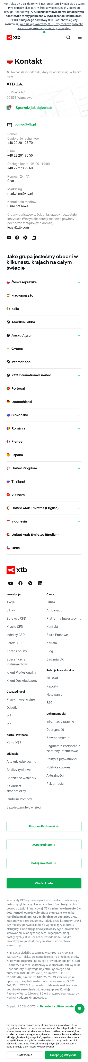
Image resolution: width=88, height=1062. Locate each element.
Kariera (51, 643)
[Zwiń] (44, 32)
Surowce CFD (16, 618)
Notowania (54, 694)
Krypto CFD (15, 626)
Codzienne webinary (21, 778)
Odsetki (12, 707)
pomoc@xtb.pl (25, 124)
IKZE (10, 724)
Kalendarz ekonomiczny (16, 788)
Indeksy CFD (16, 634)
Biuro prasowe (17, 206)
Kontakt (52, 626)
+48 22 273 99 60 (20, 168)
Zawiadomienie (57, 738)
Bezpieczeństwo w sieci (24, 807)
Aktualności (55, 775)
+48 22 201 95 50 (20, 155)
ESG (49, 702)
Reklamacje (55, 783)
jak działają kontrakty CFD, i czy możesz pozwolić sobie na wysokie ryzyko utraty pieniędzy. (50, 26)
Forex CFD (14, 643)
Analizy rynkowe (18, 769)
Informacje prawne (60, 721)
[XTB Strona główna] (11, 37)
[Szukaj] (68, 37)
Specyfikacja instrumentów (17, 661)
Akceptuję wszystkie (63, 1055)
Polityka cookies (58, 767)
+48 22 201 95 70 (20, 142)
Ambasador (54, 610)
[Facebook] (17, 237)
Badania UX (55, 659)
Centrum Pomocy (19, 799)
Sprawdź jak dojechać (33, 107)
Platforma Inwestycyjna (63, 618)
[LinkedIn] (33, 237)
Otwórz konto (44, 883)
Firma (50, 602)
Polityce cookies (45, 1046)
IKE (9, 715)
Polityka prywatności (61, 759)
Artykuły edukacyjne (21, 761)
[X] (25, 237)
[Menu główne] (80, 37)
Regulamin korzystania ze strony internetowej (63, 748)
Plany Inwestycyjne (21, 699)
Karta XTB (14, 742)
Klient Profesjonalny (21, 672)
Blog (49, 651)
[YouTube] (9, 237)
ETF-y (11, 610)
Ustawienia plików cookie (57, 1006)
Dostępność (55, 729)
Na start (52, 678)
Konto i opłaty (17, 651)
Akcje (11, 602)
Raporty (52, 686)
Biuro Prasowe (57, 634)
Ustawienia (24, 1055)
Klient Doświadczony (22, 680)
